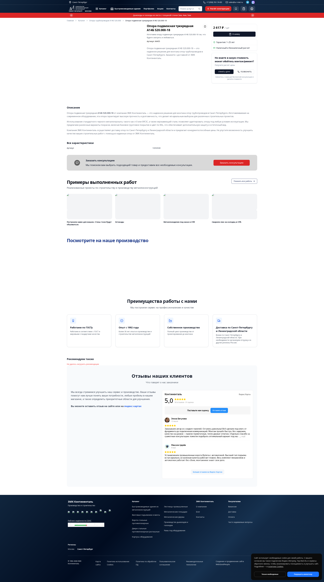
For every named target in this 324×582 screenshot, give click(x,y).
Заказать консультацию (231, 162)
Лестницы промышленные (176, 506)
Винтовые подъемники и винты (146, 515)
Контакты (171, 8)
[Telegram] (248, 2)
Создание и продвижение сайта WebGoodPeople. (230, 563)
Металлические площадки (175, 512)
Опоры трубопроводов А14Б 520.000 (105, 20)
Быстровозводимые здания (127, 8)
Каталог (102, 8)
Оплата (231, 517)
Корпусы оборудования (142, 537)
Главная (70, 20)
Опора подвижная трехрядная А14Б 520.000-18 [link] (146, 20)
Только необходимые (270, 574)
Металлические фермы (174, 517)
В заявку (236, 34)
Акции (160, 8)
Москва (71, 549)
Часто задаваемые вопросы (240, 522)
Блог (198, 512)
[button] (105, 62)
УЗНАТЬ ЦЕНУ (224, 71)
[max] (253, 2)
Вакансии (232, 506)
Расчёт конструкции (219, 8)
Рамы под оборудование (174, 530)
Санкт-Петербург (85, 549)
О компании (201, 506)
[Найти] (199, 8)
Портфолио (149, 8)
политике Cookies (275, 566)
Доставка (232, 512)
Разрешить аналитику (303, 574)
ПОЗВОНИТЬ (246, 71)
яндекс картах (132, 406)
